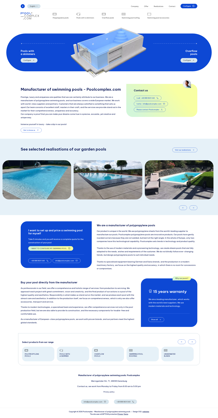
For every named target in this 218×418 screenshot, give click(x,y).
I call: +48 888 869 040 (146, 98)
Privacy (120, 414)
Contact (172, 6)
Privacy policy (109, 392)
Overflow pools (108, 18)
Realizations (158, 6)
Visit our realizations (183, 150)
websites (145, 412)
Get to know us (29, 130)
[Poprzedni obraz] (183, 207)
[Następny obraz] (193, 207)
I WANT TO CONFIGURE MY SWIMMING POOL (49, 248)
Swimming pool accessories (158, 18)
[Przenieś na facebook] (23, 6)
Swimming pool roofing (131, 18)
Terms (126, 414)
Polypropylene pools (61, 18)
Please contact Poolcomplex (148, 110)
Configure (187, 6)
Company (135, 6)
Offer (146, 6)
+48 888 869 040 (38, 261)
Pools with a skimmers (85, 18)
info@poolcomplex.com (64, 261)
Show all (154, 319)
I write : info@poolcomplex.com (149, 104)
